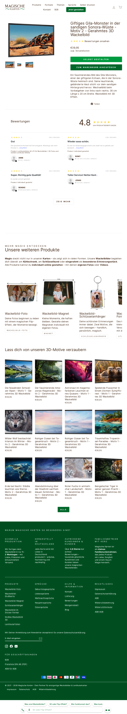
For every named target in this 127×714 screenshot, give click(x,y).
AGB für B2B (10, 669)
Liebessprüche (42, 593)
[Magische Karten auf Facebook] (11, 646)
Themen (60, 5)
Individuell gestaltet (81, 151)
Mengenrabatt (72, 605)
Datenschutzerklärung (105, 593)
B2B (56, 9)
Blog (67, 610)
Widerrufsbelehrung (104, 603)
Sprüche (72, 5)
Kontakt (47, 9)
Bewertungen (71, 600)
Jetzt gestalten (76, 9)
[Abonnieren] (40, 638)
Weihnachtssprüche (44, 598)
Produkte (36, 5)
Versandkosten (82, 51)
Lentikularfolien (12, 624)
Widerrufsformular (104, 607)
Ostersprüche (41, 607)
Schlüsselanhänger (93, 336)
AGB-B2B (99, 612)
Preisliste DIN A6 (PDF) (16, 664)
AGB (97, 598)
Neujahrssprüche (43, 603)
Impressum (100, 589)
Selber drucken (87, 5)
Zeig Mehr (23, 148)
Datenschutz (24, 689)
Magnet (48, 333)
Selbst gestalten (96, 59)
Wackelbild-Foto (17, 330)
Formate (49, 5)
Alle (63, 509)
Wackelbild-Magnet (14, 601)
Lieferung (69, 596)
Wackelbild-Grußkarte (10, 594)
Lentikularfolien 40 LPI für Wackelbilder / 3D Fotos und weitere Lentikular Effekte (34, 152)
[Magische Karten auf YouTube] (16, 646)
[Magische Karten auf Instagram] (6, 646)
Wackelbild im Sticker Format (12, 611)
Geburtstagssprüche (45, 589)
